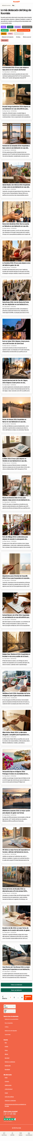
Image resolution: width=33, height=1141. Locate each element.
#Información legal (27, 27)
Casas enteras (7, 1034)
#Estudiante (17, 27)
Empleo (6, 1046)
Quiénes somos (8, 1085)
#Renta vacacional (27, 37)
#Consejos (12, 30)
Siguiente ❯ (28, 997)
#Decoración (5, 40)
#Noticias (4, 33)
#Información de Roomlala (23, 30)
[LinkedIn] (14, 1113)
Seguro (6, 1092)
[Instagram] (8, 1113)
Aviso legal (7, 1058)
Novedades (7, 1069)
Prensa (6, 1050)
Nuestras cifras (8, 1065)
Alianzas (6, 1054)
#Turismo (10, 33)
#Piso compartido (19, 33)
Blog (6, 1042)
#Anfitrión (10, 27)
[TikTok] (11, 1113)
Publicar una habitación (16, 984)
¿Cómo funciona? (8, 1089)
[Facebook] (5, 1113)
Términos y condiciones (10, 1061)
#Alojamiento (5, 30)
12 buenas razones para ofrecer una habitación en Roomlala (15, 1105)
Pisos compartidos (9, 1023)
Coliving (6, 1026)
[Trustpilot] (10, 1121)
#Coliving (18, 37)
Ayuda (6, 1077)
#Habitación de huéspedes (7, 37)
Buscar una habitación (16, 990)
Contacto (7, 1081)
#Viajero (3, 27)
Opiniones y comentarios (10, 1100)
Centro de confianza (9, 1096)
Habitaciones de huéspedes (11, 1030)
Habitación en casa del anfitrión (11, 1019)
